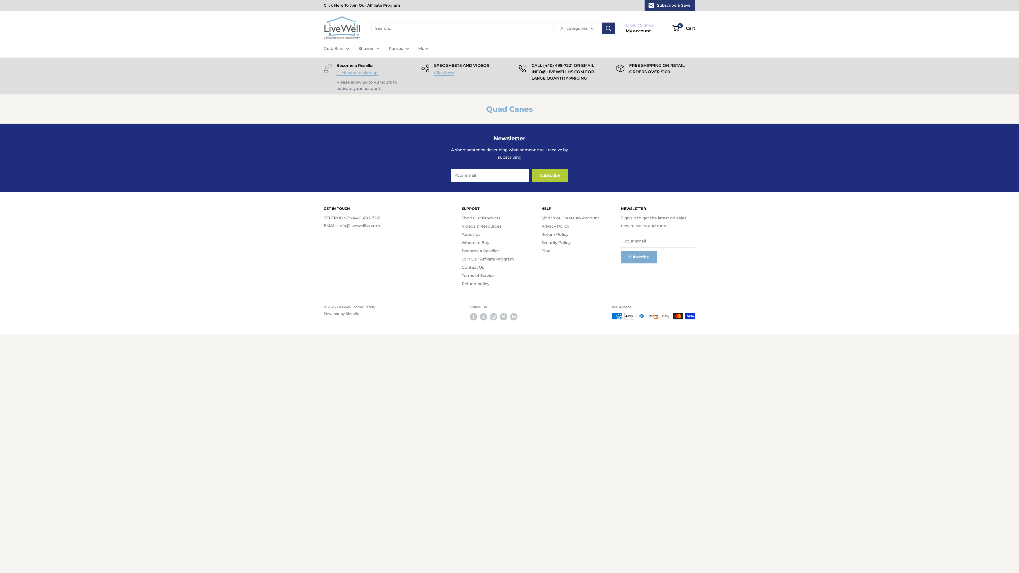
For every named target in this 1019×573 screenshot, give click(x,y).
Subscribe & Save (673, 5)
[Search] (608, 28)
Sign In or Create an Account (570, 217)
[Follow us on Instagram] (493, 316)
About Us (471, 234)
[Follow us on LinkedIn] (513, 316)
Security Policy (556, 242)
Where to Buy (475, 242)
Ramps (396, 48)
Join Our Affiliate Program (488, 259)
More (423, 48)
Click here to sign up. (357, 72)
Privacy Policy (555, 226)
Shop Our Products (481, 217)
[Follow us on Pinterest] (503, 316)
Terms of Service (478, 275)
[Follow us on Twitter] (483, 316)
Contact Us (473, 267)
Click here (444, 72)
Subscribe (550, 175)
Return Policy (554, 234)
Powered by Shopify (341, 313)
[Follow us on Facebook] (473, 316)
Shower (366, 48)
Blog (546, 250)
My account (638, 30)
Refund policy (475, 283)
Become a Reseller (480, 250)
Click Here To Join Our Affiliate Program (362, 5)
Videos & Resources (482, 226)
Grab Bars (333, 48)
